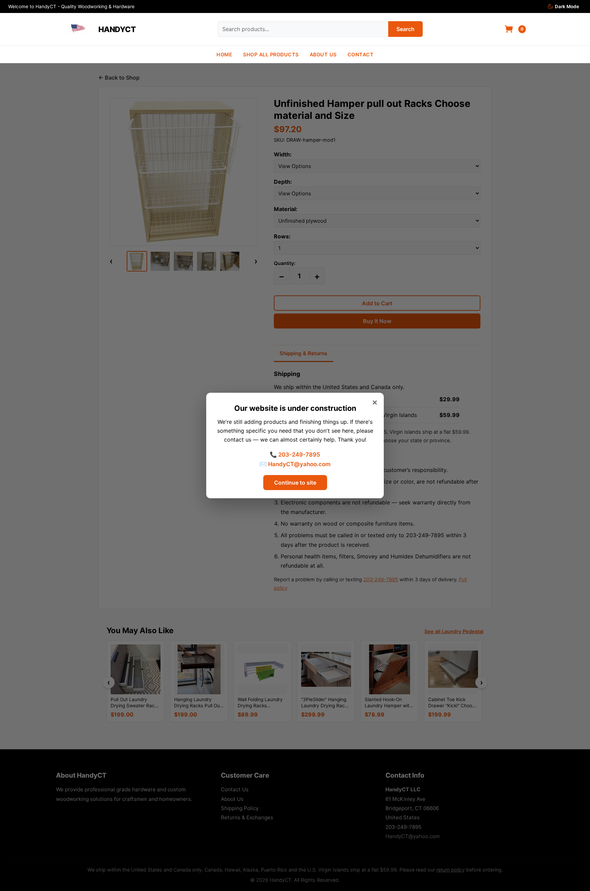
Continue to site (295, 482)
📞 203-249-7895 (295, 454)
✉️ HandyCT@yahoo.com (295, 464)
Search (405, 29)
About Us (323, 54)
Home (224, 54)
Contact (361, 54)
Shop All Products (271, 54)
